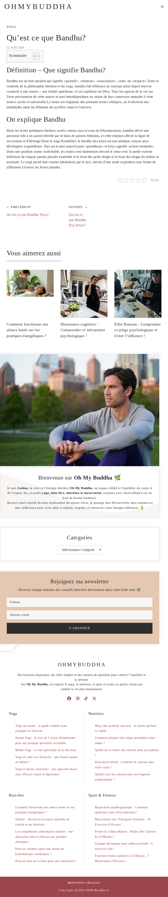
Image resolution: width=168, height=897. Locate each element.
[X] (94, 698)
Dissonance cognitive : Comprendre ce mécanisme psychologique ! (83, 330)
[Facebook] (69, 698)
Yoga (11, 26)
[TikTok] (86, 698)
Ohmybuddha (38, 6)
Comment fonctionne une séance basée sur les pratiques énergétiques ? (27, 330)
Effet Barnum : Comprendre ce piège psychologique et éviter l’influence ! (137, 330)
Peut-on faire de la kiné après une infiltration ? (46, 861)
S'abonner (79, 628)
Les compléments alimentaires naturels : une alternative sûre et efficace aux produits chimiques (44, 837)
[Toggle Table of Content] (34, 56)
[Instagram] (78, 698)
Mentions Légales (84, 882)
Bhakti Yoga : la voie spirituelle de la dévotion (45, 750)
